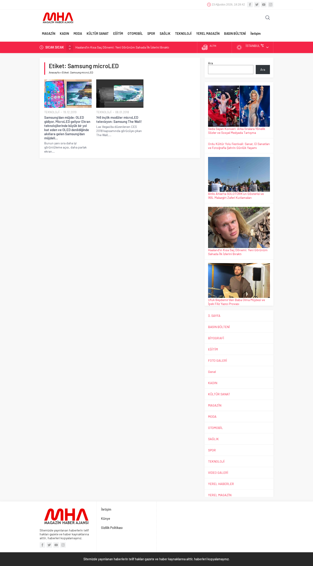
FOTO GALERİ (217, 360)
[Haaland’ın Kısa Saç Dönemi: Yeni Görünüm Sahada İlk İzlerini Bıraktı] (239, 227)
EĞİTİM (118, 33)
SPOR (151, 33)
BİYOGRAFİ (216, 338)
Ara (210, 63)
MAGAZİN (48, 33)
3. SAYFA (214, 316)
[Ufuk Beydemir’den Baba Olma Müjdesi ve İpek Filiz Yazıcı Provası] (239, 280)
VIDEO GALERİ (218, 472)
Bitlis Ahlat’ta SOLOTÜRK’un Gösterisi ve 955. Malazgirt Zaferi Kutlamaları (236, 195)
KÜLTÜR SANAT (98, 33)
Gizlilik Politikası (112, 528)
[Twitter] (257, 4)
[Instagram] (270, 4)
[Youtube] (263, 4)
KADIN (64, 33)
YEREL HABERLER (221, 484)
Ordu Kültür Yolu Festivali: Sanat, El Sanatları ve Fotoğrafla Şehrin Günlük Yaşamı (239, 146)
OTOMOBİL (135, 33)
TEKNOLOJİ (183, 33)
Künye (105, 518)
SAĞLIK (165, 33)
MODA (78, 33)
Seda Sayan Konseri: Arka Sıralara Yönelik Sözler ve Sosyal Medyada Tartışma (236, 131)
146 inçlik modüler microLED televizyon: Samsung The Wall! (119, 119)
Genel (212, 372)
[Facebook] (250, 4)
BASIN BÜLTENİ (235, 33)
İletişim (255, 33)
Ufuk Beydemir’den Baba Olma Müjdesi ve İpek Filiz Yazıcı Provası (236, 302)
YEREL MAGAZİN (208, 33)
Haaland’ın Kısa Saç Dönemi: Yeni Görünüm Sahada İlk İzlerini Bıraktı (122, 47)
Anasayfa (54, 72)
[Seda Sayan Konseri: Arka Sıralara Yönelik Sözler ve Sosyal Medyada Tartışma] (239, 106)
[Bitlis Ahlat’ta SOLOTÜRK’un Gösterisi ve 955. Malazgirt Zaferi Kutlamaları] (239, 174)
